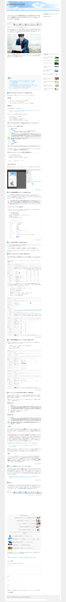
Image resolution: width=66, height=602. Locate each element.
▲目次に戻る (38, 189)
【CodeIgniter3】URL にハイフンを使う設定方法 (48, 67)
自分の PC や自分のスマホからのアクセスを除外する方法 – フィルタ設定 (22, 80)
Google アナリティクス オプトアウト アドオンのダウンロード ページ (21, 477)
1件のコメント (38, 22)
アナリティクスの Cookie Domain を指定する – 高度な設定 (20, 86)
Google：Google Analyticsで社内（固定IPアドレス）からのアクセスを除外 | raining (23, 476)
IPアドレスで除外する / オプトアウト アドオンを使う (19, 88)
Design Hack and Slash (16, 4)
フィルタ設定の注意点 (14, 83)
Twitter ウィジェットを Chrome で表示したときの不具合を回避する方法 (48, 74)
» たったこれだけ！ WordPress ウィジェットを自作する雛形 (26, 523)
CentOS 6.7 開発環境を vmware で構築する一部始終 (48, 70)
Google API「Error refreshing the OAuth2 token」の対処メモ (48, 85)
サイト (8, 584)
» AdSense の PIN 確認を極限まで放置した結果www (27, 526)
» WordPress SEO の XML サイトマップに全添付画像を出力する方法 (25, 517)
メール (8, 580)
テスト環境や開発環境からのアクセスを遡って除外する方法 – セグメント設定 (23, 85)
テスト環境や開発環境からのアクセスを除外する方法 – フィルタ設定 (22, 81)
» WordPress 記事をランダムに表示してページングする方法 (26, 520)
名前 (8, 576)
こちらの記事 (13, 202)
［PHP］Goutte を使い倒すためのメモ (48, 63)
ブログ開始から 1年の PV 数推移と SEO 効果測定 (48, 89)
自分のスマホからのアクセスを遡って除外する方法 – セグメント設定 (22, 84)
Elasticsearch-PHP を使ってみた (48, 60)
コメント (8, 564)
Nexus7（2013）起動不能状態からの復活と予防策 (48, 57)
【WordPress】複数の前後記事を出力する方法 (48, 82)
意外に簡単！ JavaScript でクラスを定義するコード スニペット (48, 78)
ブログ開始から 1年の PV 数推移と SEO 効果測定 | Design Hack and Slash (23, 557)
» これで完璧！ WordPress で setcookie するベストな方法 (26, 529)
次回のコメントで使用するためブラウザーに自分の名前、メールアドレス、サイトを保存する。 (24, 590)
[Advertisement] (24, 66)
